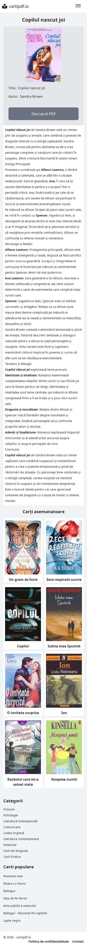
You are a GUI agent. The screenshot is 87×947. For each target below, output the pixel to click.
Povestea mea (13, 876)
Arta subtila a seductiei (19, 906)
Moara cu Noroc (14, 883)
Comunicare (11, 827)
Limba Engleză (13, 833)
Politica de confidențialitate (49, 941)
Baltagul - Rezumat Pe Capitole (25, 913)
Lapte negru (12, 920)
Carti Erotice (12, 857)
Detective (9, 845)
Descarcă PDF (43, 113)
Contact (78, 941)
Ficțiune (9, 809)
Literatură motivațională (20, 821)
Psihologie (10, 815)
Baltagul (9, 891)
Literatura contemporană (21, 839)
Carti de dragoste (15, 851)
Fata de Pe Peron (15, 898)
